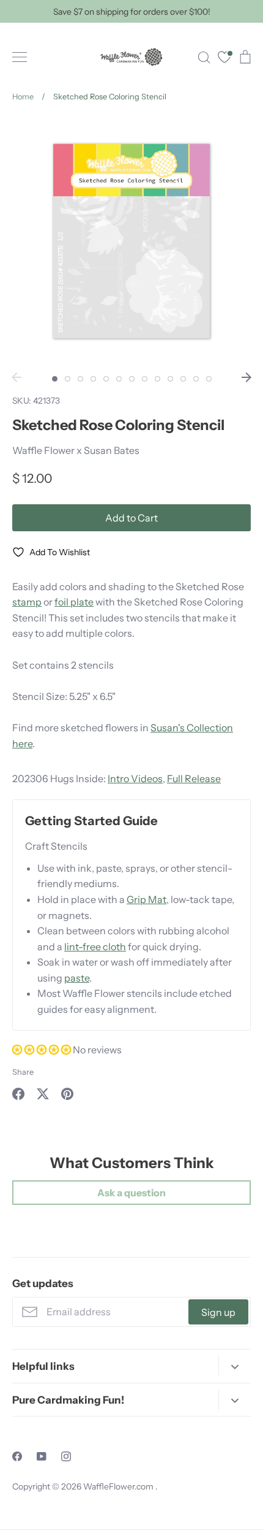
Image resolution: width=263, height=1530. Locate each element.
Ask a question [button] (131, 1192)
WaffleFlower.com (119, 1486)
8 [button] (144, 379)
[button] (42, 1050)
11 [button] (183, 379)
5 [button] (106, 379)
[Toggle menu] (19, 57)
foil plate (74, 602)
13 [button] (209, 379)
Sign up (218, 1312)
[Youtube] (41, 1456)
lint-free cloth (95, 946)
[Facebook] (17, 1456)
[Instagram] (66, 1456)
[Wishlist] (224, 58)
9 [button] (157, 379)
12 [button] (196, 379)
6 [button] (119, 379)
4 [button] (93, 379)
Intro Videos (135, 778)
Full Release (194, 778)
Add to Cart (131, 518)
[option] (131, 241)
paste (76, 978)
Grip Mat (146, 899)
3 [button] (80, 379)
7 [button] (132, 379)
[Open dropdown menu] (234, 1366)
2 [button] (67, 379)
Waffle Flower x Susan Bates (75, 450)
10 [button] (170, 379)
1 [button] (54, 379)
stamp (27, 602)
